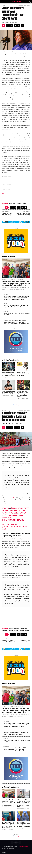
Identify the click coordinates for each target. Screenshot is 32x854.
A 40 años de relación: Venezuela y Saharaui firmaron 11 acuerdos (7, 214)
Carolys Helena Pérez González (15, 203)
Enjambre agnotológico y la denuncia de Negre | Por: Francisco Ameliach (15, 306)
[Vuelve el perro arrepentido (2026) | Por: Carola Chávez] (24, 366)
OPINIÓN (3, 5)
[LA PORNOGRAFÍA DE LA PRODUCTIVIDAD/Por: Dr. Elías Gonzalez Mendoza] (8, 385)
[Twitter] (11, 25)
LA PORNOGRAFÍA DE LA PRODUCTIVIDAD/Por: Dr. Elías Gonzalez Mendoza (8, 393)
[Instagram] (15, 842)
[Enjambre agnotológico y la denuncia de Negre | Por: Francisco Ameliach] (8, 366)
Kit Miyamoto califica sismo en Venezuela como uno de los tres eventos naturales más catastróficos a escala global (16, 298)
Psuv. (3, 193)
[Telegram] (22, 25)
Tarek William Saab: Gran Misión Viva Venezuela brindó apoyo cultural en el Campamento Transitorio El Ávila (16, 283)
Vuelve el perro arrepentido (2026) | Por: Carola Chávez (23, 374)
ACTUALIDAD (4, 279)
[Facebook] (8, 25)
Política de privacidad (23, 846)
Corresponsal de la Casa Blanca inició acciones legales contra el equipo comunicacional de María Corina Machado (16, 322)
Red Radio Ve (6, 22)
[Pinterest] (15, 25)
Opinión (24, 203)
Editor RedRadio (11, 279)
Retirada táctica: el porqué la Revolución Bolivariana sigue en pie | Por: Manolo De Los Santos (23, 394)
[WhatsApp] (18, 25)
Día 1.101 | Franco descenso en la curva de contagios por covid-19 (23, 214)
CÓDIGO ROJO (6, 311)
